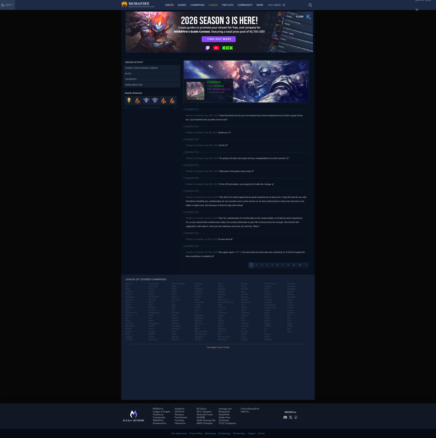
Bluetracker (224, 411)
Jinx (173, 310)
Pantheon (222, 312)
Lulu (197, 310)
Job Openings (224, 433)
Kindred (198, 283)
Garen (152, 326)
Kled (197, 286)
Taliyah (267, 286)
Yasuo (290, 299)
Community (245, 4)
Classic (213, 4)
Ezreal (152, 310)
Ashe (128, 310)
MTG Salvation (204, 411)
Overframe (224, 420)
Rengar (244, 283)
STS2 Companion (227, 423)
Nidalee (221, 294)
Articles (261, 433)
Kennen (175, 336)
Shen (243, 310)
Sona (243, 328)
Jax (173, 302)
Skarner (245, 323)
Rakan (221, 326)
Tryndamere (270, 305)
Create (169, 4)
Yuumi (290, 310)
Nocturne (222, 299)
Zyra (289, 331)
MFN (8, 5)
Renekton (222, 339)
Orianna (222, 307)
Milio (197, 328)
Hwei (174, 286)
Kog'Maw (199, 289)
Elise (151, 305)
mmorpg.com (225, 408)
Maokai (198, 320)
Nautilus (222, 289)
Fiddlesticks (154, 312)
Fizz (150, 318)
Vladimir (268, 339)
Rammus (222, 328)
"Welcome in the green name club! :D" (236, 171)
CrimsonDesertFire (250, 408)
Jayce (174, 305)
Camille (129, 339)
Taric (266, 291)
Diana (151, 294)
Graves (152, 334)
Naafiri (198, 339)
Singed (244, 315)
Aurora (129, 315)
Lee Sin (198, 294)
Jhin (173, 307)
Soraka (244, 331)
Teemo (267, 294)
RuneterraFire (159, 423)
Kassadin (176, 326)
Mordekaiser (201, 334)
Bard (128, 320)
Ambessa (130, 297)
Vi (265, 331)
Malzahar (199, 318)
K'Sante (175, 312)
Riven (243, 286)
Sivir (243, 320)
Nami (220, 283)
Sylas (243, 336)
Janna (174, 297)
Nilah (220, 297)
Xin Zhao (291, 297)
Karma (175, 320)
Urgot (267, 315)
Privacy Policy (196, 433)
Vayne (267, 320)
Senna (244, 299)
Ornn (220, 310)
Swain (244, 334)
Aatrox (129, 283)
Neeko (221, 291)
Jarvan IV (176, 299)
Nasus (221, 286)
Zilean (290, 326)
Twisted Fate (270, 307)
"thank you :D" (224, 132)
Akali (128, 289)
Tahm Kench (270, 283)
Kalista (175, 318)
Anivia (128, 302)
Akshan (129, 291)
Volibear (291, 283)
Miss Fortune (201, 331)
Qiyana (221, 320)
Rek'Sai (221, 331)
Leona (198, 297)
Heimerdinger (178, 283)
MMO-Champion (205, 423)
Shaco (244, 307)
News (259, 4)
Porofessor (158, 414)
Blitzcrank (130, 326)
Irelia (174, 291)
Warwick (291, 286)
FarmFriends (181, 417)
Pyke (220, 318)
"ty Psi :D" (223, 145)
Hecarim (153, 339)
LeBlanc (198, 291)
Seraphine (246, 302)
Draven (152, 299)
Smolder (245, 326)
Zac (289, 315)
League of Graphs (161, 411)
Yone (289, 302)
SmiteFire (179, 408)
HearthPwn (224, 414)
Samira (244, 294)
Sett (243, 305)
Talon (267, 289)
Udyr (266, 312)
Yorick (290, 305)
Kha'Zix (175, 339)
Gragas (152, 331)
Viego (267, 334)
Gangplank (154, 323)
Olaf (220, 305)
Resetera (179, 414)
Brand (128, 328)
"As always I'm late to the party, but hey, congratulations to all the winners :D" (254, 158)
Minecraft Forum (205, 414)
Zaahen (290, 312)
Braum (129, 331)
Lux (196, 312)
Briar (128, 334)
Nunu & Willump (225, 302)
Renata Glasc (224, 336)
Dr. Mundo (154, 297)
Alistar (129, 294)
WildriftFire (158, 420)
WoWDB (201, 417)
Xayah (290, 291)
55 (300, 265)
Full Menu (274, 4)
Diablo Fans (224, 417)
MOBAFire (158, 408)
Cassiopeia (154, 283)
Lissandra (199, 302)
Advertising (210, 433)
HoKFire (245, 411)
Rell (219, 334)
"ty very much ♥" (225, 239)
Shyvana (245, 312)
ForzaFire (179, 420)
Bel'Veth (129, 323)
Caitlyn (129, 336)
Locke (197, 305)
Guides (182, 4)
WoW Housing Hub (206, 420)
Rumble (244, 289)
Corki (151, 289)
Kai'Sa (175, 315)
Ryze (243, 291)
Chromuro (214, 82)
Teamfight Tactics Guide (218, 347)
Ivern (174, 294)
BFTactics (202, 408)
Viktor (267, 336)
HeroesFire (180, 423)
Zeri (289, 320)
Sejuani (244, 297)
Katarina (176, 328)
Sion (243, 318)
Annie (128, 305)
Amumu (129, 299)
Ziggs (289, 323)
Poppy (221, 315)
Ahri (127, 286)
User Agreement (179, 433)
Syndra (244, 339)
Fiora (151, 315)
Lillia (197, 299)
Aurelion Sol (131, 312)
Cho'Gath (153, 286)
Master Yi (199, 323)
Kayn (174, 334)
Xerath (290, 294)
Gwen (151, 336)
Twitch (267, 310)
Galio (151, 320)
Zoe (289, 328)
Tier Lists (227, 4)
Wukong (291, 289)
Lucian (198, 307)
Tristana (268, 299)
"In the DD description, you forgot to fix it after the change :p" (246, 184)
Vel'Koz (267, 326)
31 (294, 265)
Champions (197, 4)
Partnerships (239, 433)
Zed (289, 318)
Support (251, 433)
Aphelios (130, 307)
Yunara (290, 307)
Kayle (174, 331)
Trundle (268, 302)
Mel (196, 326)
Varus (267, 318)
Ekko (151, 302)
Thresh (267, 297)
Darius (152, 291)
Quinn (221, 323)
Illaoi (174, 289)
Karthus (175, 323)
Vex (266, 328)
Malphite (199, 315)
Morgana (199, 336)
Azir (127, 318)
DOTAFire (179, 411)
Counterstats (159, 417)
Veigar (267, 323)
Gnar (151, 328)
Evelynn (152, 307)
